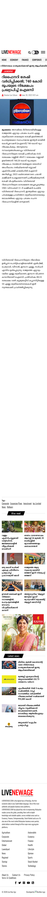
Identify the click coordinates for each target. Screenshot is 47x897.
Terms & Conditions (9, 877)
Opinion (30, 853)
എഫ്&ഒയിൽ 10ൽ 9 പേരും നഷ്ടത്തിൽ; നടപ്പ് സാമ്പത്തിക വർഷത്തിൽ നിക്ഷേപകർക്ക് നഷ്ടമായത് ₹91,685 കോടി (31, 693)
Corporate (5, 836)
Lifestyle (31, 849)
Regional (5, 857)
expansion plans (16, 503)
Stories (4, 865)
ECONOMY (14, 59)
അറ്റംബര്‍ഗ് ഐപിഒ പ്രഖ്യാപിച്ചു (27, 724)
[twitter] (19, 882)
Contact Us (16, 874)
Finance (30, 840)
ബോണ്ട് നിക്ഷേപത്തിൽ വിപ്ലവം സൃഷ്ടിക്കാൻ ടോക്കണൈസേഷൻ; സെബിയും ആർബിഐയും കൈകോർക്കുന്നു (30, 711)
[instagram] (24, 882)
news (4, 506)
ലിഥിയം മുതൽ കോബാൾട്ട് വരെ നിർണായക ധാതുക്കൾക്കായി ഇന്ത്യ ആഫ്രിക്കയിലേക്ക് (30, 666)
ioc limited (37, 503)
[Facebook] (16, 882)
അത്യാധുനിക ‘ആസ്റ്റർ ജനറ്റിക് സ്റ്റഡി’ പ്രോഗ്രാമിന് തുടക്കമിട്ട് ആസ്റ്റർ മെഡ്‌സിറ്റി (34, 598)
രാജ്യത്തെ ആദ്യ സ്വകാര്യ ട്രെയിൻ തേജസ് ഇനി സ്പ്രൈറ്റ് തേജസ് (34, 571)
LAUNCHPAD (8, 71)
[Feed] (33, 882)
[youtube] (28, 882)
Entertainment (7, 840)
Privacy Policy (29, 874)
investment (27, 503)
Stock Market (33, 861)
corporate (5, 503)
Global (4, 844)
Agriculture (6, 832)
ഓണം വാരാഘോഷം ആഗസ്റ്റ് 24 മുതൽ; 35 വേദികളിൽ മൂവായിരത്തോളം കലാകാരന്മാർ (34, 541)
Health (30, 844)
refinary (10, 506)
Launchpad (6, 849)
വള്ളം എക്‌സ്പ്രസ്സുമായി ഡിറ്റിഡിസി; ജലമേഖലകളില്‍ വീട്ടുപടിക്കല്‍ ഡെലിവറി (10, 542)
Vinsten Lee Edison (10, 95)
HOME (4, 59)
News (4, 853)
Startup (4, 861)
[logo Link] (11, 53)
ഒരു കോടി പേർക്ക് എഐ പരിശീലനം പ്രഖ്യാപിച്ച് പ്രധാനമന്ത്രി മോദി (10, 571)
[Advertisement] (23, 24)
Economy (31, 836)
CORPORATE (37, 59)
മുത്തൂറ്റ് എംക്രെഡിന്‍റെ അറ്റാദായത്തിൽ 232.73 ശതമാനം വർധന (28, 679)
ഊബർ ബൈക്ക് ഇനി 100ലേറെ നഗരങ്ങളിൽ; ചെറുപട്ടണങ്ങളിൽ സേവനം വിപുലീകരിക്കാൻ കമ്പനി (12, 602)
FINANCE (25, 59)
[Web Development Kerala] (40, 892)
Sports (30, 857)
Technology (32, 865)
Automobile (32, 832)
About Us (5, 874)
